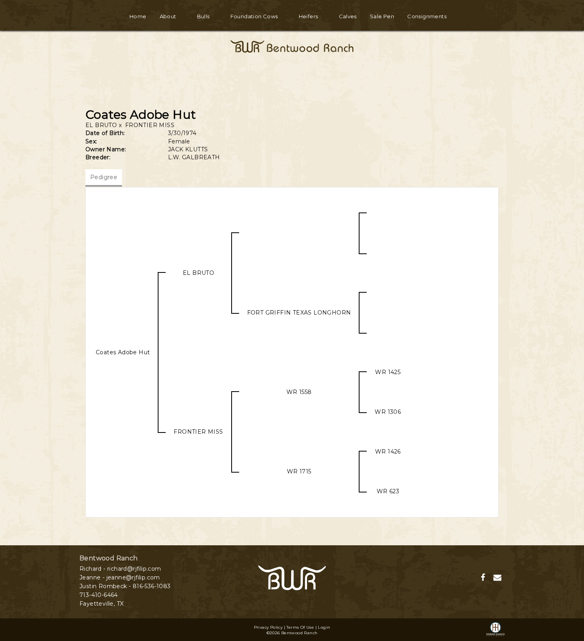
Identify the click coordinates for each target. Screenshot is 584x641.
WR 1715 (299, 471)
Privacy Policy (268, 627)
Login (324, 627)
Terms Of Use (300, 627)
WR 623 (388, 491)
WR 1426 (388, 451)
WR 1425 (387, 372)
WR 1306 (388, 411)
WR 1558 (299, 392)
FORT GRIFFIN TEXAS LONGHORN (299, 312)
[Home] (292, 577)
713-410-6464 (98, 595)
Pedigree (103, 177)
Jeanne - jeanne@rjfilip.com (119, 577)
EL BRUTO (101, 125)
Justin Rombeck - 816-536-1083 (125, 586)
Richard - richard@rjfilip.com (120, 568)
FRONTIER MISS (149, 125)
